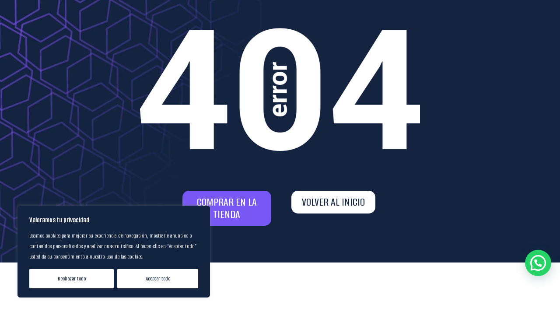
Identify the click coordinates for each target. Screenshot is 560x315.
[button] (538, 263)
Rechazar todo (72, 278)
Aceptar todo (158, 278)
